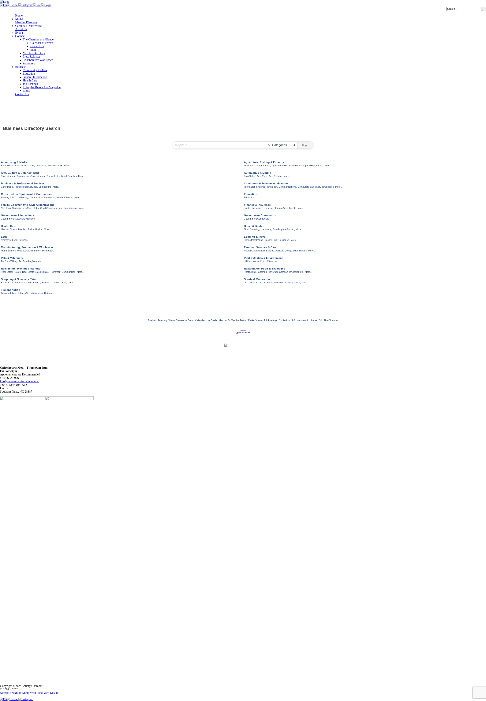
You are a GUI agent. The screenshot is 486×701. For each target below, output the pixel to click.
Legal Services (20, 240)
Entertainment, (8, 176)
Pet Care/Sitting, (9, 261)
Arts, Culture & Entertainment (20, 172)
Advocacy (29, 63)
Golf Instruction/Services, (271, 282)
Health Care (30, 80)
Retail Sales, (7, 282)
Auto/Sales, (250, 176)
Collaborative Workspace (38, 60)
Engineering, (45, 187)
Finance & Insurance (257, 204)
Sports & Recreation (257, 279)
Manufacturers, (8, 250)
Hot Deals (212, 320)
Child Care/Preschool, (51, 208)
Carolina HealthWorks (28, 25)
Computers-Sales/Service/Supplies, (316, 187)
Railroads (49, 293)
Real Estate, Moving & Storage (20, 268)
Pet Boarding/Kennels (30, 261)
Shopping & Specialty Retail (19, 279)
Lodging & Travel (255, 236)
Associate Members (25, 218)
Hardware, (266, 229)
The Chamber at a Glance (38, 39)
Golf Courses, (251, 282)
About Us (21, 29)
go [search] (306, 145)
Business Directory (157, 320)
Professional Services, (26, 187)
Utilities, (248, 261)
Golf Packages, (282, 240)
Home (19, 15)
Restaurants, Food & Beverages (264, 268)
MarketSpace (255, 320)
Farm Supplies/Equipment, (309, 165)
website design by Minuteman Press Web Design (29, 692)
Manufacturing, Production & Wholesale (27, 247)
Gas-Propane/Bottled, (284, 229)
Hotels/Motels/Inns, (254, 240)
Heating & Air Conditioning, (15, 197)
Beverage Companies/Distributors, (286, 272)
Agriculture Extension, (283, 165)
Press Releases (31, 56)
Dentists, (22, 229)
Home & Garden (254, 226)
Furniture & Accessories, (54, 282)
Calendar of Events (41, 42)
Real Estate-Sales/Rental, (35, 272)
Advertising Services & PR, (49, 165)
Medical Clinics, (9, 229)
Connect (20, 36)
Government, (7, 218)
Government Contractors (260, 215)
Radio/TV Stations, (10, 165)
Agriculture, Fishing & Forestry (264, 162)
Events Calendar (196, 320)
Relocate (20, 66)
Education (29, 73)
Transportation (10, 289)
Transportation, (9, 293)
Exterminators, (300, 250)
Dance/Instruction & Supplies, (62, 176)
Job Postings (30, 83)
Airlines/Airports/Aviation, (30, 293)
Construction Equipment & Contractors (26, 194)
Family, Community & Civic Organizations (27, 204)
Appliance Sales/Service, (28, 282)
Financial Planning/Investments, (280, 208)
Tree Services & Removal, (257, 165)
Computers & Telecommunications (266, 183)
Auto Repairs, (276, 176)
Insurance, (257, 208)
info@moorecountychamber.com (19, 381)
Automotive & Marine (257, 172)
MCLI (19, 19)
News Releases (177, 320)
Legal (4, 236)
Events (19, 32)
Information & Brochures (304, 320)
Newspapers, (28, 165)
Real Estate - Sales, (11, 272)
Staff (33, 49)
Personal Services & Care (260, 247)
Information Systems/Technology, (261, 187)
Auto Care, (262, 176)
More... (67, 165)
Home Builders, (65, 197)
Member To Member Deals (232, 320)
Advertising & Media (14, 162)
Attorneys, (6, 240)
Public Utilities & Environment (263, 257)
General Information (35, 77)
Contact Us (37, 46)
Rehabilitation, (35, 229)
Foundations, (70, 208)
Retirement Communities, (63, 272)
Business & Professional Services (23, 183)
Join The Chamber (328, 320)
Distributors (48, 250)
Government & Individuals (18, 215)
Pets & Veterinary (12, 257)
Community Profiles (35, 70)
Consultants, (7, 187)
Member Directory (26, 22)
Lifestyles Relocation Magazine (42, 87)
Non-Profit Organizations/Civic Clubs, (20, 208)
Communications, (288, 187)
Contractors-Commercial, (43, 197)
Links (26, 90)
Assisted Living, (283, 250)
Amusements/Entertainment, (31, 176)
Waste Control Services (265, 261)
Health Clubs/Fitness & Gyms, (259, 250)
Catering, (262, 272)
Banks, (247, 208)
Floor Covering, (252, 229)
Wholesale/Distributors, (29, 250)
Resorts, (268, 240)
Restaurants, (250, 272)
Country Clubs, (293, 282)
